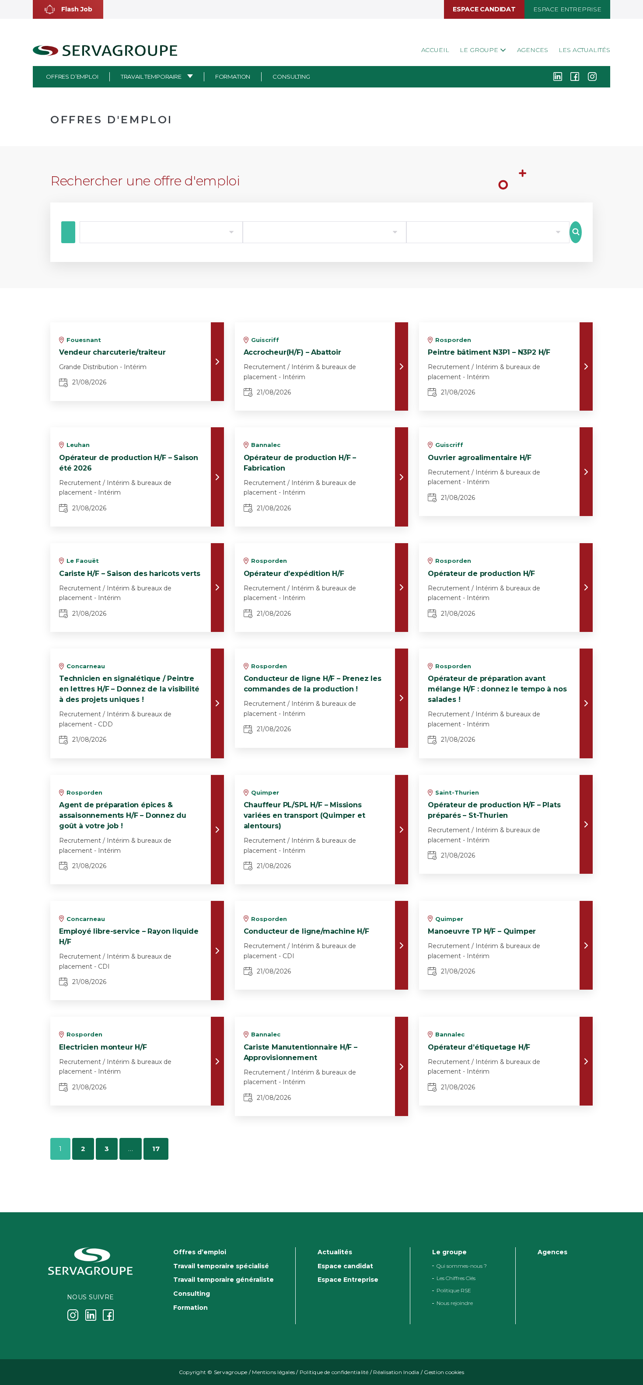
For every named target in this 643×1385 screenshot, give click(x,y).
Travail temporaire (151, 76)
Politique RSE (454, 1290)
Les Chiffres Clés (456, 1278)
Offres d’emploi (72, 76)
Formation (233, 76)
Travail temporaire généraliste (223, 1280)
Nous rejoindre (455, 1303)
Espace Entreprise (567, 9)
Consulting (291, 76)
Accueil (435, 50)
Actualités (335, 1252)
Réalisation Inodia (396, 1372)
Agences (532, 50)
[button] (68, 9)
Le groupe (480, 50)
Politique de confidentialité (334, 1372)
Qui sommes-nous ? (462, 1266)
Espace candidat (484, 9)
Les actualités (584, 50)
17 (156, 1148)
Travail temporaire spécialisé (221, 1266)
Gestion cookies (444, 1372)
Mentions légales (273, 1372)
